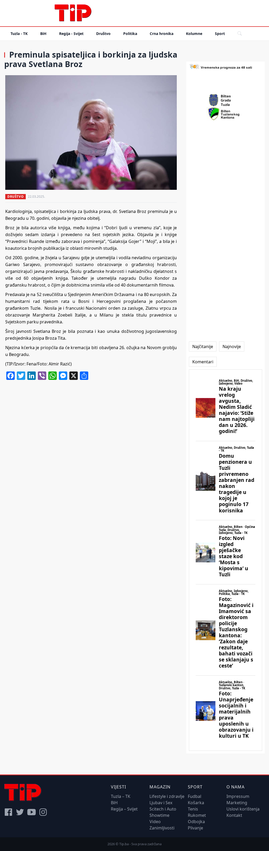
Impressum (237, 796)
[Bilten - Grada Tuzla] (225, 100)
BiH (43, 33)
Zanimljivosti (161, 828)
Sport (220, 33)
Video (155, 821)
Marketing (236, 803)
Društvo (103, 33)
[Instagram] (43, 812)
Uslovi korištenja (243, 809)
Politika (130, 33)
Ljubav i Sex (160, 803)
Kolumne (194, 33)
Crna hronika (161, 33)
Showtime (159, 815)
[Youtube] (31, 812)
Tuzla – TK (120, 796)
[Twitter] (20, 812)
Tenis (193, 809)
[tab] (202, 346)
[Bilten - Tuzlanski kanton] (225, 114)
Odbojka (196, 821)
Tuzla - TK (19, 33)
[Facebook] (8, 812)
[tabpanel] (225, 560)
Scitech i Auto (162, 809)
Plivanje (195, 828)
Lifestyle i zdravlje (166, 796)
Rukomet (197, 815)
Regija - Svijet (71, 33)
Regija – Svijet (124, 809)
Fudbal (194, 796)
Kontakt (234, 815)
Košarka (196, 803)
